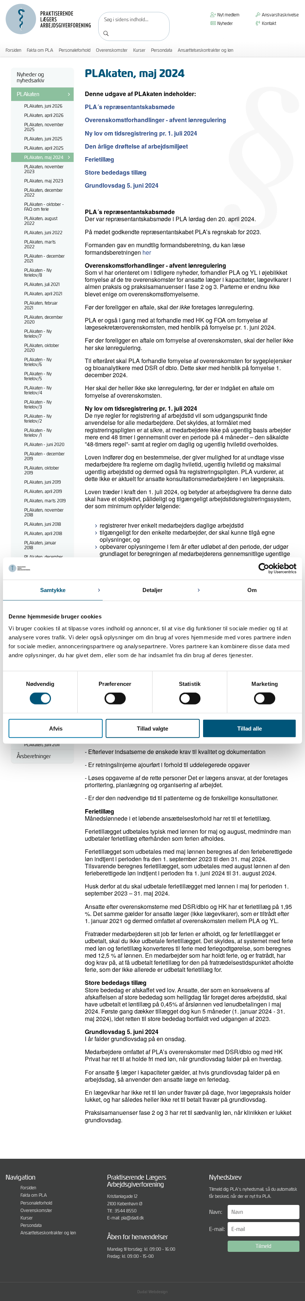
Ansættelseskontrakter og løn (205, 50)
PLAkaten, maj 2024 (43, 157)
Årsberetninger (34, 756)
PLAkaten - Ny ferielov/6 (38, 362)
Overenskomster (112, 50)
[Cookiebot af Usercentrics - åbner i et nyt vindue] (263, 568)
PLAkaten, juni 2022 (43, 232)
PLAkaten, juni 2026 (43, 106)
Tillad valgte (152, 728)
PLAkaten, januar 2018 (40, 545)
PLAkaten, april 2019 (43, 491)
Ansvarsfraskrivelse (280, 14)
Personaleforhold (74, 50)
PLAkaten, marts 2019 (45, 500)
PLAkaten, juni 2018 (42, 524)
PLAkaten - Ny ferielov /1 (38, 432)
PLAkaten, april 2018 (43, 533)
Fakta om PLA (40, 50)
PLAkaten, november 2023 (44, 169)
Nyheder (224, 23)
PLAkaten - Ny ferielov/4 (38, 390)
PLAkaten (28, 94)
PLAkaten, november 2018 (44, 512)
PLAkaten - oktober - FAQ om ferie (44, 206)
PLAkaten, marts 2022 (40, 244)
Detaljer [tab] (152, 590)
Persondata (161, 50)
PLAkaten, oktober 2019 (41, 470)
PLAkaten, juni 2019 (42, 482)
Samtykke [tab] (53, 590)
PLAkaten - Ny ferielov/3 (38, 404)
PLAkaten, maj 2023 (43, 181)
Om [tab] (252, 590)
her (146, 252)
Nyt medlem (228, 14)
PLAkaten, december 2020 (43, 319)
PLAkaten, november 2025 (44, 127)
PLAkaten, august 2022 (40, 220)
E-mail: (217, 1229)
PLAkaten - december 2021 (44, 258)
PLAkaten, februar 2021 (41, 305)
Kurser (139, 50)
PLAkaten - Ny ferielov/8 (38, 272)
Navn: (215, 1212)
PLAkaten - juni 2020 (44, 444)
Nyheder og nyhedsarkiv (30, 77)
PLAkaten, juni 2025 (43, 139)
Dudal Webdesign (152, 1291)
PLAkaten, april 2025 (44, 148)
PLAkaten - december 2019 (44, 456)
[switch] (115, 698)
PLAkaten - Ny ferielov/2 (38, 418)
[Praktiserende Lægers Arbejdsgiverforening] (48, 19)
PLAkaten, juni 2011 (42, 744)
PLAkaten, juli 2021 (42, 284)
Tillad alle (249, 728)
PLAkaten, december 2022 (43, 192)
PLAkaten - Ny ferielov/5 (38, 376)
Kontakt (268, 23)
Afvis (55, 728)
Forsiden (13, 50)
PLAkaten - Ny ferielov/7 (38, 333)
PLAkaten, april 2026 (44, 115)
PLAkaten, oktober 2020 (41, 347)
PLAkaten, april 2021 (43, 293)
